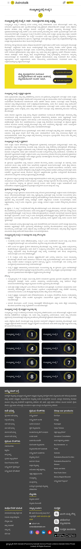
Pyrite (56, 449)
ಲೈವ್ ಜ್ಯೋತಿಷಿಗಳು (34, 428)
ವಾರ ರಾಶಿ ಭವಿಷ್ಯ (10, 428)
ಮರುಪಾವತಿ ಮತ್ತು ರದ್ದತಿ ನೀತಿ (13, 513)
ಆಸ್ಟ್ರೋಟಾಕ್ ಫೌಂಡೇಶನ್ (12, 471)
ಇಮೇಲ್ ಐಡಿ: (37, 525)
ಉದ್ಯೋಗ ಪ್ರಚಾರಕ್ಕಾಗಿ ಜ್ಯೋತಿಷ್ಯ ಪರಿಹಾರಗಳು (38, 487)
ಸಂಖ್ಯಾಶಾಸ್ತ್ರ (32, 478)
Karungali (57, 424)
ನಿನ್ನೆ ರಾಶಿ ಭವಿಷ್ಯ (9, 420)
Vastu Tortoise (59, 428)
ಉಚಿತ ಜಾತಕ (33, 436)
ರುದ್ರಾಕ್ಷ (56, 420)
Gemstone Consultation (62, 436)
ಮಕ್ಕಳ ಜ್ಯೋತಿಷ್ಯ (34, 465)
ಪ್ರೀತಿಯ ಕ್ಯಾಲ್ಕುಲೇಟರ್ (11, 458)
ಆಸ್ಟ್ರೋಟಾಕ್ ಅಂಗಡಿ (35, 420)
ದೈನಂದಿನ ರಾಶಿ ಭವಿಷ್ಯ (11, 415)
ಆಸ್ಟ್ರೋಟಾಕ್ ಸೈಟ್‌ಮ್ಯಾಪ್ (12, 467)
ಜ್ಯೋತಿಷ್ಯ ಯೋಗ (34, 457)
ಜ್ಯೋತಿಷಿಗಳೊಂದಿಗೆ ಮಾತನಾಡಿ (38, 449)
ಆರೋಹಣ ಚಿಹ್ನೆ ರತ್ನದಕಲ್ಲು (37, 469)
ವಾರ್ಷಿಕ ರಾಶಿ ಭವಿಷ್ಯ (10, 436)
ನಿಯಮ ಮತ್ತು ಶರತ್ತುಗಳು (12, 517)
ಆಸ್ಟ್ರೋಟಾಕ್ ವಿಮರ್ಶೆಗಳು (37, 453)
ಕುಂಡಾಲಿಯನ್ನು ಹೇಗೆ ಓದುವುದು (38, 432)
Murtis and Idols (59, 468)
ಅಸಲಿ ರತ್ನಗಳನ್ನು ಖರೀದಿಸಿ (61, 440)
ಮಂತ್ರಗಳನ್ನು (33, 482)
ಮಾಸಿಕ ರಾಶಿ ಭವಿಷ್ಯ (10, 432)
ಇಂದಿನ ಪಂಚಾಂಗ (34, 424)
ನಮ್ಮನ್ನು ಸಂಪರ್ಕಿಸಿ (35, 508)
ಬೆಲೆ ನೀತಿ (7, 534)
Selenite (57, 453)
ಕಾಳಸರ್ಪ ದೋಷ (34, 461)
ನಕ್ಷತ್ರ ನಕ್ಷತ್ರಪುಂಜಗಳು (35, 474)
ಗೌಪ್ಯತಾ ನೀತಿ (8, 521)
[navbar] (8, 2)
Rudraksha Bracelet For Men (64, 457)
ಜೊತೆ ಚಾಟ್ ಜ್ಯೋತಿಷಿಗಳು (36, 444)
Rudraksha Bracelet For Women (62, 462)
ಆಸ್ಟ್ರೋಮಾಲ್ (33, 415)
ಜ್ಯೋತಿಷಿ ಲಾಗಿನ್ (34, 499)
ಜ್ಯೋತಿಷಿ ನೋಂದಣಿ (35, 503)
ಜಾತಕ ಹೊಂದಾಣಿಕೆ (35, 440)
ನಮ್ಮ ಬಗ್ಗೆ (7, 529)
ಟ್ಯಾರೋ (7, 450)
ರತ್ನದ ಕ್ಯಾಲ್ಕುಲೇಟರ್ (59, 432)
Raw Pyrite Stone (60, 473)
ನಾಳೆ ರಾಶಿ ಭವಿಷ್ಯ (10, 424)
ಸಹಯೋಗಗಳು (9, 446)
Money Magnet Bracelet (62, 477)
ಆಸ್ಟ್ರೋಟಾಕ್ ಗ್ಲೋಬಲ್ (61, 481)
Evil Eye (57, 415)
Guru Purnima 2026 (11, 463)
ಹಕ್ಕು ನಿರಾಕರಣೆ (9, 525)
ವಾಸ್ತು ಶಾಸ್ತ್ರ (8, 454)
